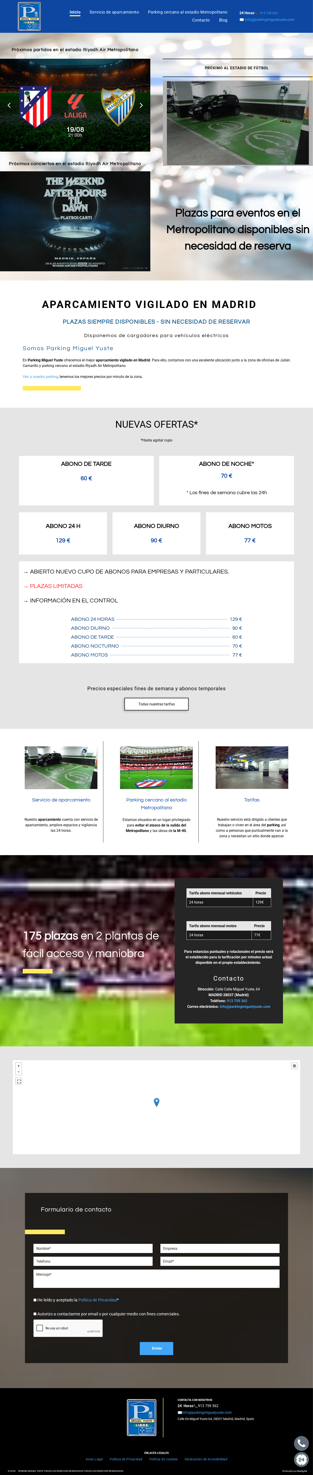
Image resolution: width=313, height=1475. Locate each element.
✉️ (205, 1412)
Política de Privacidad (97, 1300)
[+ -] (156, 1107)
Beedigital (302, 1471)
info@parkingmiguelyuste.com (269, 19)
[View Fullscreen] (19, 1081)
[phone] (301, 1444)
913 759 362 (208, 1406)
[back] (9, 105)
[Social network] (301, 1460)
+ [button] (19, 1066)
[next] (141, 105)
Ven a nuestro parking (40, 376)
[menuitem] (75, 12)
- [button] (19, 1072)
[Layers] (294, 1066)
